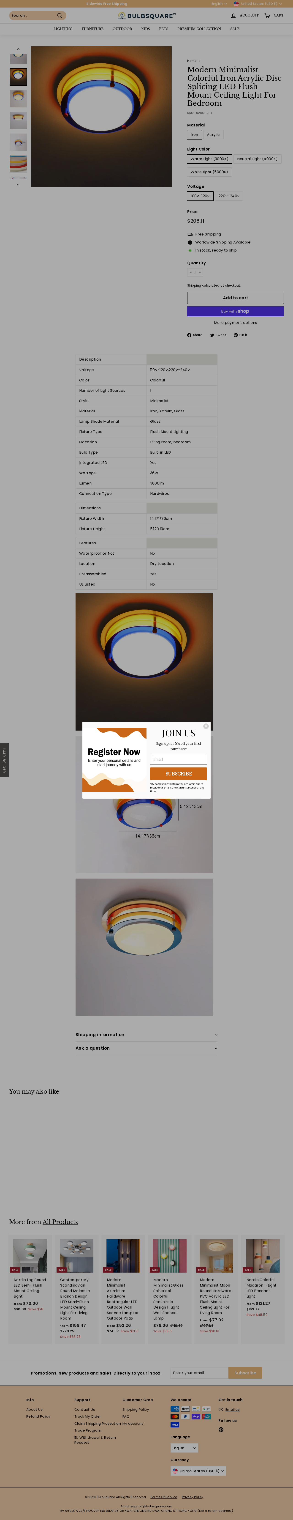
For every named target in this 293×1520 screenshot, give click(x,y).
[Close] (206, 726)
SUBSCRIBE (178, 774)
